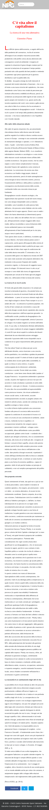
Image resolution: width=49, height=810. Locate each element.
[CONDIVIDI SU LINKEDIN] (31, 788)
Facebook (14, 788)
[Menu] (46, 4)
